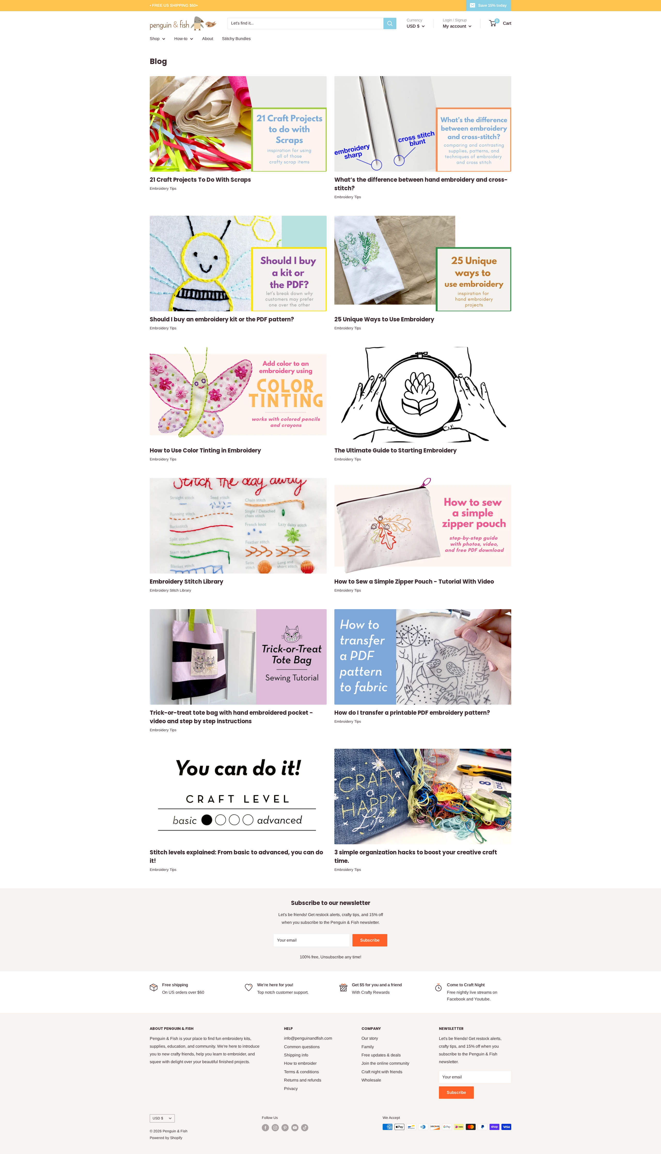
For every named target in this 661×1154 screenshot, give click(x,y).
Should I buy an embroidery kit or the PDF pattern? (222, 319)
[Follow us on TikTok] (304, 1127)
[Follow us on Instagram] (275, 1127)
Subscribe (370, 940)
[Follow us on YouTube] (294, 1127)
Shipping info (296, 1055)
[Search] (389, 23)
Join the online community (385, 1063)
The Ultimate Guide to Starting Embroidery (395, 451)
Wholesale (371, 1080)
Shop (155, 38)
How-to (180, 38)
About (207, 38)
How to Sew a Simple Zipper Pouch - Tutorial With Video (414, 582)
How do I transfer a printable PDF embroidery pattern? (412, 713)
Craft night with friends (381, 1072)
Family (367, 1047)
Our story (369, 1038)
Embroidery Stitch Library (186, 582)
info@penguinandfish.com (308, 1038)
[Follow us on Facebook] (265, 1127)
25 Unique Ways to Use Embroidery (384, 319)
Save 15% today (492, 5)
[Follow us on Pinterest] (285, 1127)
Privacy (291, 1088)
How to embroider (300, 1063)
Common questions (302, 1047)
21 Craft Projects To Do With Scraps (200, 180)
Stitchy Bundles (236, 38)
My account (455, 26)
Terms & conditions (301, 1072)
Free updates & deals (381, 1055)
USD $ (158, 1118)
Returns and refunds (302, 1080)
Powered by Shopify (166, 1138)
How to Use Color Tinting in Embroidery (205, 451)
